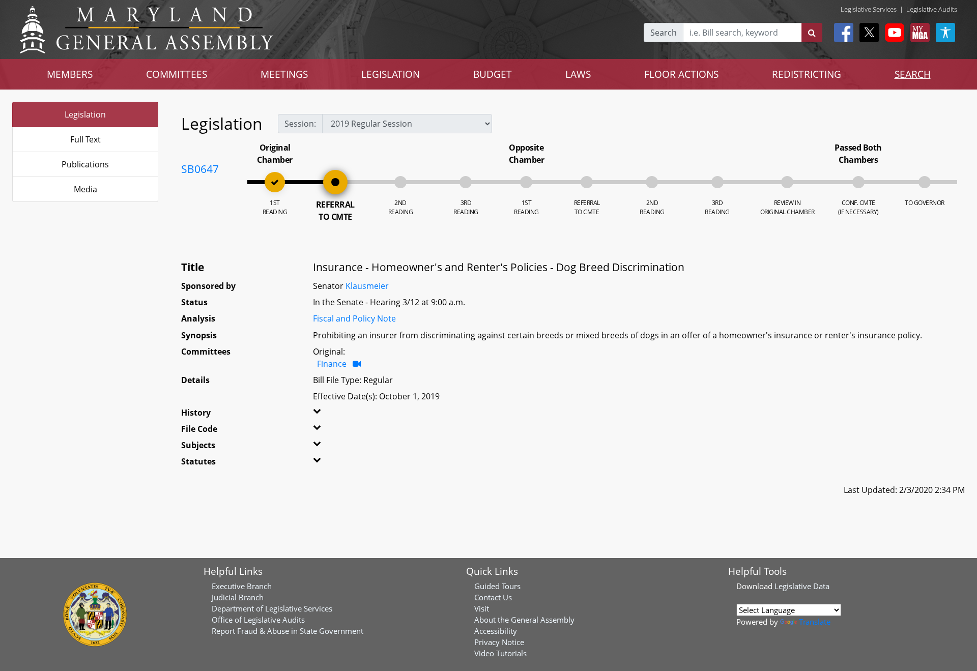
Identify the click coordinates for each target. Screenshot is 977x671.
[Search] (811, 32)
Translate (814, 622)
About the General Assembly (524, 620)
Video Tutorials (500, 653)
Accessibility (495, 631)
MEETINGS (284, 74)
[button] (338, 414)
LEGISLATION (390, 74)
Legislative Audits (931, 9)
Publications (85, 164)
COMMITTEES (176, 74)
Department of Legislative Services (272, 608)
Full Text (85, 139)
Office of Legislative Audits (258, 620)
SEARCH (913, 74)
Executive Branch (242, 586)
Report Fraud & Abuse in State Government (287, 631)
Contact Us (493, 597)
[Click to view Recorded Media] (357, 363)
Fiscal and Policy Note (354, 318)
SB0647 (200, 169)
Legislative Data (801, 586)
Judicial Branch (238, 597)
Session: (300, 123)
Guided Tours (497, 586)
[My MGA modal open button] (918, 32)
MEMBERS (70, 74)
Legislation (85, 114)
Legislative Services (869, 9)
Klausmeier (367, 285)
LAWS (578, 74)
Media (85, 189)
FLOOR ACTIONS (681, 74)
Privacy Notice (499, 642)
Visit (481, 608)
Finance (332, 363)
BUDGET (492, 74)
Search (663, 32)
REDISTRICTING (806, 74)
